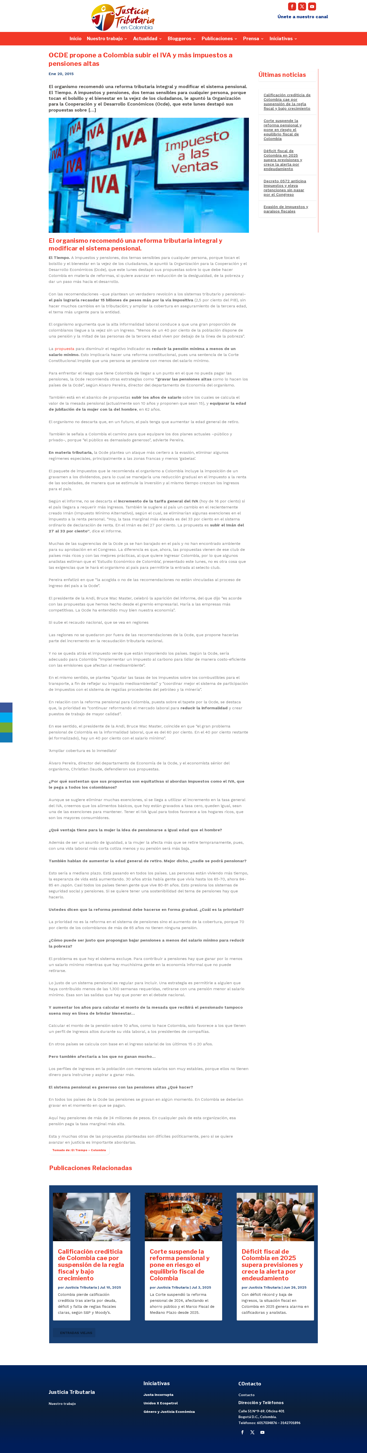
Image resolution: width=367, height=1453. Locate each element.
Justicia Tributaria (81, 1287)
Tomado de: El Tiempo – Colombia (79, 1150)
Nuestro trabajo (105, 39)
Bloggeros (179, 39)
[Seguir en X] (302, 6)
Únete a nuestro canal (303, 16)
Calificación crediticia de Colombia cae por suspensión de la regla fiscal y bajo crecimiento (287, 102)
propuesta (64, 348)
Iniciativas (281, 39)
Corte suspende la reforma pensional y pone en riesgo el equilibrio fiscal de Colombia (283, 130)
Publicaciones (217, 39)
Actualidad (145, 39)
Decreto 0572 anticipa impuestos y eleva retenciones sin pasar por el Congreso (285, 188)
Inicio (75, 39)
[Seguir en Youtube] (312, 6)
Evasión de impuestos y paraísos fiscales (286, 209)
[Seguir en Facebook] (292, 6)
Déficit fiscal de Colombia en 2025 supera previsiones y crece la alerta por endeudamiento (283, 160)
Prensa (251, 39)
